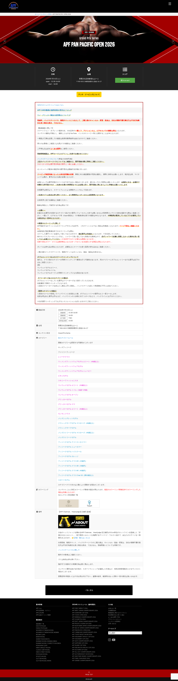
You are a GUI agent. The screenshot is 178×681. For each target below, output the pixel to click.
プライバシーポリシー (115, 619)
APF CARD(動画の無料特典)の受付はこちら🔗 (54, 110)
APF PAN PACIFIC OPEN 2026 (81, 630)
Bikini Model (40, 637)
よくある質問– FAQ (114, 617)
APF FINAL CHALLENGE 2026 (81, 658)
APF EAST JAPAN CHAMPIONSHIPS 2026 (84, 621)
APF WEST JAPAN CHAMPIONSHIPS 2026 (85, 610)
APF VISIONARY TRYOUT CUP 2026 (83, 636)
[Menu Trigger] (170, 3)
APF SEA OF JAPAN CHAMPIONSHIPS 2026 (85, 628)
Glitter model (41, 658)
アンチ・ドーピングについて (89, 94)
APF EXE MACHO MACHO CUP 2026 (83, 647)
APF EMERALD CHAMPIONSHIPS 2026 (84, 617)
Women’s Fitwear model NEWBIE (47, 632)
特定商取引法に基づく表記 (116, 615)
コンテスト (43, 14)
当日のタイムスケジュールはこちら (50, 105)
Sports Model (41, 656)
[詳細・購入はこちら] (82, 538)
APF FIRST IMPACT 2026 (80, 608)
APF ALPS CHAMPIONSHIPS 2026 (82, 641)
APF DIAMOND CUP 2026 (80, 613)
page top (89, 674)
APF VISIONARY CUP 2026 (80, 639)
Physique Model (42, 654)
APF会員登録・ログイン (43, 610)
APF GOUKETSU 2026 (79, 619)
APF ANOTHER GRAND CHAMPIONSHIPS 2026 (86, 656)
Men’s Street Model (43, 652)
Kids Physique (41, 626)
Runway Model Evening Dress (46, 641)
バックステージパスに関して (69, 550)
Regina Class (40, 634)
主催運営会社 (112, 610)
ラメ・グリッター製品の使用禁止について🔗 (54, 115)
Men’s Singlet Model (43, 647)
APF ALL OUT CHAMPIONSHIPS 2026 (83, 652)
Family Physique (41, 628)
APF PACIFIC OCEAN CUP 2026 (81, 623)
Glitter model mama (43, 661)
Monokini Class (41, 645)
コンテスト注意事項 (114, 621)
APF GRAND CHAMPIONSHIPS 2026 (83, 660)
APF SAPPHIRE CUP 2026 (80, 643)
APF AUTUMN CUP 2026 (79, 650)
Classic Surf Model (43, 650)
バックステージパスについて (48, 159)
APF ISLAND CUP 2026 (79, 645)
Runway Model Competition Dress (48, 643)
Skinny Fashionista (43, 639)
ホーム (37, 14)
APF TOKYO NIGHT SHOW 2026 (82, 634)
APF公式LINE (40, 613)
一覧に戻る (89, 590)
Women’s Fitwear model (45, 630)
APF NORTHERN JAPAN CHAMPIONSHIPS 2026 (86, 626)
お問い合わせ (112, 623)
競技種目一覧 (40, 624)
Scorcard (126, 80)
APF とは (39, 608)
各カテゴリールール (65, 338)
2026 (49, 14)
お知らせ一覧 (112, 608)
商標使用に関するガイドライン (117, 613)
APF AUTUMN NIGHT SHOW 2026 (82, 654)
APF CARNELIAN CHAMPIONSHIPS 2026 (84, 632)
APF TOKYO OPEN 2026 (79, 615)
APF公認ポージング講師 (43, 615)
